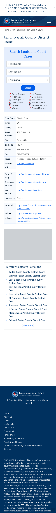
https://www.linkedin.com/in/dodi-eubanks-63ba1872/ (34, 220)
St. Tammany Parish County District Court (27, 299)
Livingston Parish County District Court (29, 294)
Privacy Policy (10, 431)
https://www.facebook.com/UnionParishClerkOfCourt (34, 207)
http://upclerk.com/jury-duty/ (29, 190)
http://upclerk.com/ (25, 163)
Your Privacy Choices (13, 442)
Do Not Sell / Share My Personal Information (23, 445)
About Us (8, 417)
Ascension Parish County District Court (28, 305)
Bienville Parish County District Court (27, 275)
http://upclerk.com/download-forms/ (33, 174)
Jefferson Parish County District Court (28, 309)
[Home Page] (20, 21)
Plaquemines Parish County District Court (27, 314)
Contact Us (8, 420)
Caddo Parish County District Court (27, 271)
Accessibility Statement (14, 438)
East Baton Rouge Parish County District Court (25, 281)
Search (28, 87)
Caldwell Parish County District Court (27, 320)
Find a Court (9, 427)
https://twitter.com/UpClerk (29, 213)
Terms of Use (10, 435)
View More (28, 325)
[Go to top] (53, 510)
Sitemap (7, 449)
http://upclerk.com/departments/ (31, 182)
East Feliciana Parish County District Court (27, 288)
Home (6, 413)
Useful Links (9, 424)
